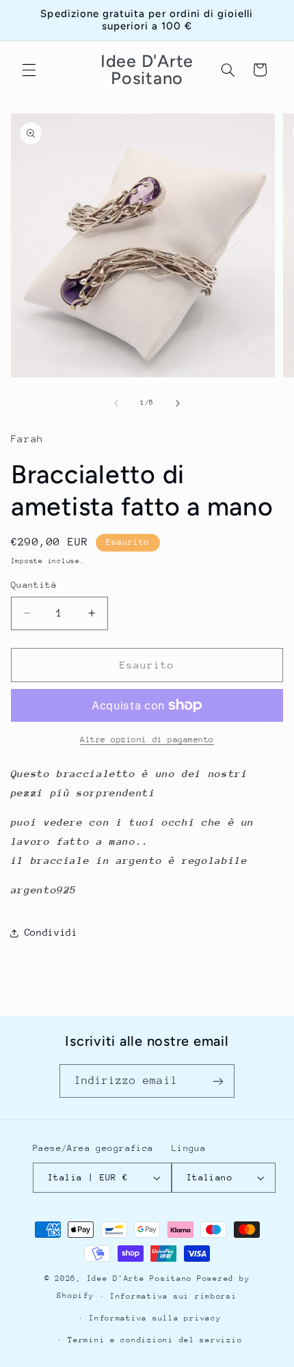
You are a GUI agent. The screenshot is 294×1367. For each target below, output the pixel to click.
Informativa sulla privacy (155, 1318)
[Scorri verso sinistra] (116, 403)
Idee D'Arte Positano (140, 1278)
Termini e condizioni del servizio (155, 1340)
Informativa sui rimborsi (173, 1296)
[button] (28, 69)
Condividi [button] (51, 932)
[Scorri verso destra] (178, 403)
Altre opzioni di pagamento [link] (147, 739)
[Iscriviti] (218, 1081)
